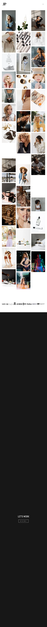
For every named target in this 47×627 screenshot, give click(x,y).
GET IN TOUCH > (23, 521)
